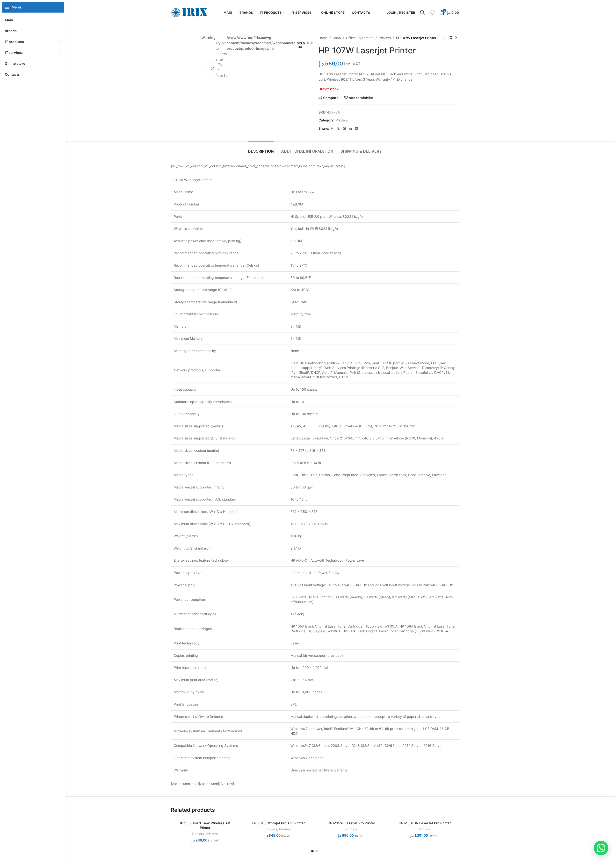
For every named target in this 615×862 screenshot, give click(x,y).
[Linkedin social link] (350, 128)
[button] (601, 848)
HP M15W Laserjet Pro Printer (351, 823)
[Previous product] (444, 38)
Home (323, 38)
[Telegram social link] (356, 128)
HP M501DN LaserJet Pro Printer (425, 823)
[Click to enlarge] (212, 69)
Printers (385, 38)
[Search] (422, 12)
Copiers (198, 834)
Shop (337, 38)
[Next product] (456, 38)
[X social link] (338, 128)
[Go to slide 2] (317, 851)
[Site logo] (189, 12)
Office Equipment (360, 38)
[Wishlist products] (432, 12)
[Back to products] (450, 38)
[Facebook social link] (332, 128)
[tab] (261, 148)
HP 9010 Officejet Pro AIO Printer (278, 823)
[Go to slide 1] (312, 851)
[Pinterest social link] (344, 128)
